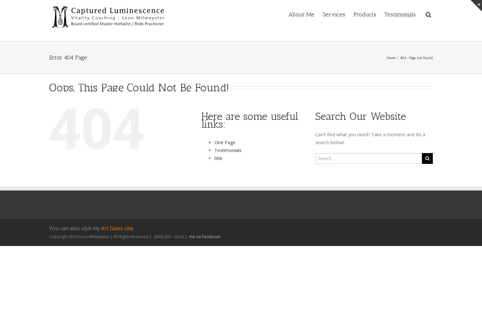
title (218, 158)
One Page (224, 142)
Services (334, 14)
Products (364, 14)
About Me (301, 14)
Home (391, 58)
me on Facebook (204, 236)
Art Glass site (117, 228)
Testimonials (400, 14)
